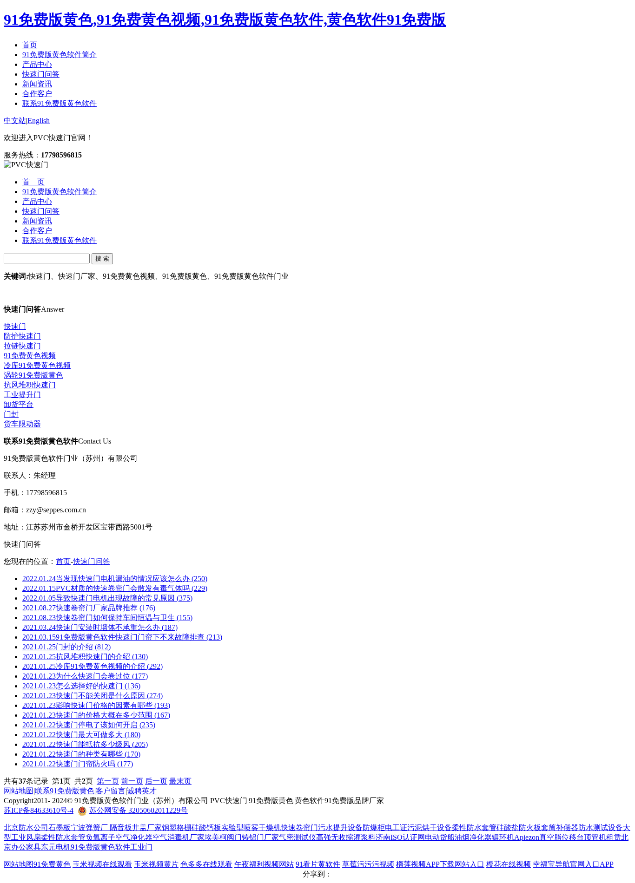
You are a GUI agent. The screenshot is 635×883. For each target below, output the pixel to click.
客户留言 (111, 791)
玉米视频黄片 (156, 864)
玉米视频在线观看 (102, 864)
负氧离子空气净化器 (119, 837)
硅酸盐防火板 (518, 827)
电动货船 (440, 837)
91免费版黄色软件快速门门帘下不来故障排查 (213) (122, 637)
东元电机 (56, 847)
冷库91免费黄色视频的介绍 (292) (92, 666)
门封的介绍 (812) (66, 647)
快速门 (15, 326)
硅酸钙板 (206, 827)
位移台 (573, 837)
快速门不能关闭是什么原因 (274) (92, 696)
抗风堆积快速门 (30, 385)
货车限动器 (22, 424)
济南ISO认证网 (400, 837)
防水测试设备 (600, 827)
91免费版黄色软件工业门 (111, 847)
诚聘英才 (142, 791)
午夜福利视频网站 (264, 864)
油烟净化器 (473, 837)
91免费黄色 (52, 864)
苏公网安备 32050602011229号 (138, 810)
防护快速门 (22, 336)
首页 (29, 45)
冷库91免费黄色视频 (37, 365)
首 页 (33, 182)
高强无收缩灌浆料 (346, 837)
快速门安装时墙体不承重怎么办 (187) (100, 627)
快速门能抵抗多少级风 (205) (85, 744)
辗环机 (503, 837)
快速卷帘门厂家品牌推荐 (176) (88, 608)
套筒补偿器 (559, 827)
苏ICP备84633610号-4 (38, 810)
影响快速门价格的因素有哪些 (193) (96, 705)
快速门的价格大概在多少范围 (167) (96, 715)
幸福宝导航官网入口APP (573, 864)
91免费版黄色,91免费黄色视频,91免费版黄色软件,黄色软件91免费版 (225, 19)
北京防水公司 (26, 827)
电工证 (396, 827)
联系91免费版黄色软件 (59, 103)
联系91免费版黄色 (64, 791)
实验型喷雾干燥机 (251, 827)
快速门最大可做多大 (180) (81, 735)
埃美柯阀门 (223, 837)
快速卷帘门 (299, 827)
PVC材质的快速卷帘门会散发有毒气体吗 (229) (114, 588)
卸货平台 (18, 404)
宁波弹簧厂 (90, 827)
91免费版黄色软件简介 (59, 55)
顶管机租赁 (602, 837)
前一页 (132, 781)
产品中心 (37, 64)
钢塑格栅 (177, 827)
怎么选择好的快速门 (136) (81, 686)
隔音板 (121, 827)
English (38, 120)
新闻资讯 (37, 84)
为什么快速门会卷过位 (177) (85, 676)
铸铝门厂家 (260, 837)
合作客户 (37, 94)
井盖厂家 (147, 827)
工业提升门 (22, 395)
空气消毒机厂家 (178, 837)
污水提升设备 (340, 827)
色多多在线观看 (206, 864)
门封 (11, 414)
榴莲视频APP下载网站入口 (440, 864)
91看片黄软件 (318, 864)
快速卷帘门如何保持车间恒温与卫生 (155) (107, 617)
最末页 (180, 781)
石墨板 (59, 827)
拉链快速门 (22, 346)
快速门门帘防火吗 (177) (77, 764)
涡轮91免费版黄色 (33, 375)
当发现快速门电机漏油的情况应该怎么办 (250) (114, 578)
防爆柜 (374, 827)
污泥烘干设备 (429, 827)
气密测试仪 (297, 837)
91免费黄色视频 (30, 356)
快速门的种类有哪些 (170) (81, 754)
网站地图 (18, 791)
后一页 (156, 781)
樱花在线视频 (508, 864)
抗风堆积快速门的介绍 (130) (85, 657)
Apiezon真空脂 (538, 837)
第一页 (108, 781)
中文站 (15, 120)
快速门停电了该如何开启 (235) (88, 725)
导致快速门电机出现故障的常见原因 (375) (107, 598)
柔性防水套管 (474, 827)
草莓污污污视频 (368, 864)
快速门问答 (41, 74)
